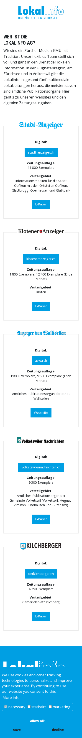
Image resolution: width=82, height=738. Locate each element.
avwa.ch (41, 360)
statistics (38, 706)
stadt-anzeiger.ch (41, 152)
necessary (16, 706)
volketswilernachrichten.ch (41, 467)
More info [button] (11, 697)
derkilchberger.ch (41, 573)
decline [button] (58, 730)
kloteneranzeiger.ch (41, 259)
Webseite (41, 412)
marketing (61, 706)
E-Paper (41, 204)
